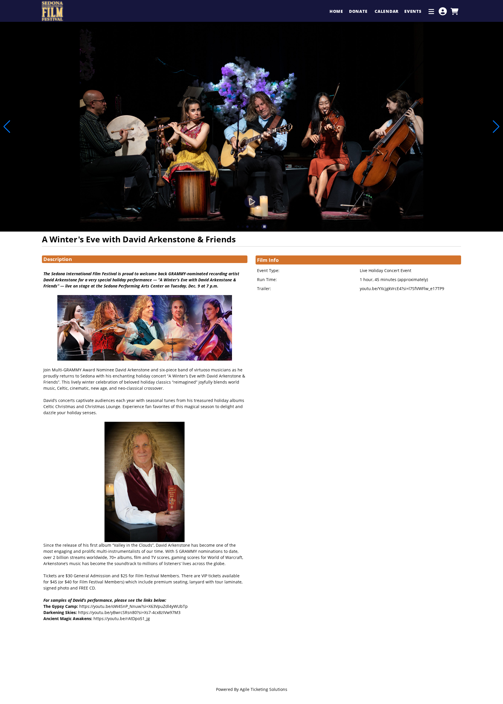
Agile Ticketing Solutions (263, 689)
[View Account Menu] (442, 11)
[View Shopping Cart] (454, 11)
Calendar (386, 11)
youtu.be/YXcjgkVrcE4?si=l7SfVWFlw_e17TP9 (402, 288)
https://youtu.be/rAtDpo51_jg (121, 618)
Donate (359, 11)
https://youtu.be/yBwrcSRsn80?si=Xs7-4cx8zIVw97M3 (129, 612)
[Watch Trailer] (251, 202)
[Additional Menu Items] (431, 11)
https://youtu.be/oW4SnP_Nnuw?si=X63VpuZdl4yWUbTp (133, 606)
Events (413, 11)
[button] (238, 226)
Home (336, 11)
